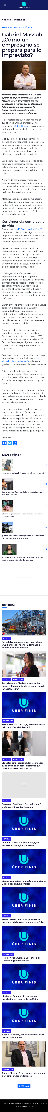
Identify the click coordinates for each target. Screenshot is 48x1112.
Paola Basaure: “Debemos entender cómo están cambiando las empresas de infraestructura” (23, 686)
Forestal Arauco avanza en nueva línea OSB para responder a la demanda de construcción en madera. (22, 645)
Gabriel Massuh (22, 126)
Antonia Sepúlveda (23, 27)
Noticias (6, 20)
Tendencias (18, 20)
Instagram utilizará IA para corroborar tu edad (23, 473)
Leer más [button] (24, 1086)
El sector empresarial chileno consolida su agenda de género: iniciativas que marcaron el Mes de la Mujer (23, 766)
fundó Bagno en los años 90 (28, 229)
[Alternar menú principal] (5, 5)
